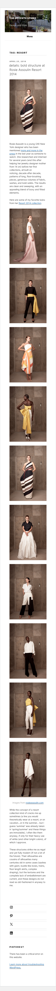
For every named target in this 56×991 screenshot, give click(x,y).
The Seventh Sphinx (22, 18)
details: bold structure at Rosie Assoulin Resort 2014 (27, 70)
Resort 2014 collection (30, 203)
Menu (30, 36)
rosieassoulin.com (35, 802)
